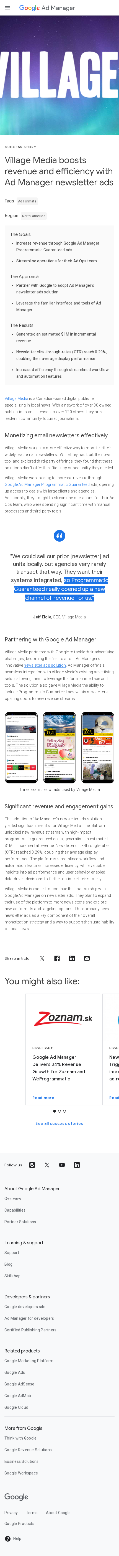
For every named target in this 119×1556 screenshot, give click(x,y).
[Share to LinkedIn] (72, 958)
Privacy (11, 1513)
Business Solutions (21, 1461)
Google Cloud (16, 1407)
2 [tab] (59, 1111)
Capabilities (14, 1210)
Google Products (19, 1523)
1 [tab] (54, 1111)
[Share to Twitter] (42, 958)
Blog (8, 1264)
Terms (32, 1513)
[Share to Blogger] (32, 1165)
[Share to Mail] (87, 958)
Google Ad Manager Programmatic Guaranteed (47, 484)
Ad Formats (27, 201)
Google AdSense (19, 1384)
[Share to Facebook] (57, 958)
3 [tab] (64, 1111)
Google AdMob (17, 1395)
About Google (58, 1513)
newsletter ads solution (45, 665)
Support (11, 1252)
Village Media (16, 398)
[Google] (29, 7)
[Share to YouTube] (62, 1165)
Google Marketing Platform (28, 1361)
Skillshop (12, 1276)
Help (16, 1538)
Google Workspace (21, 1473)
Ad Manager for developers (29, 1318)
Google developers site (25, 1306)
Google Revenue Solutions (28, 1450)
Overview (12, 1198)
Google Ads (14, 1372)
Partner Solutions (20, 1222)
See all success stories (59, 1123)
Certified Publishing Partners (30, 1330)
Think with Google (20, 1438)
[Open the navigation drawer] (8, 8)
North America (34, 216)
